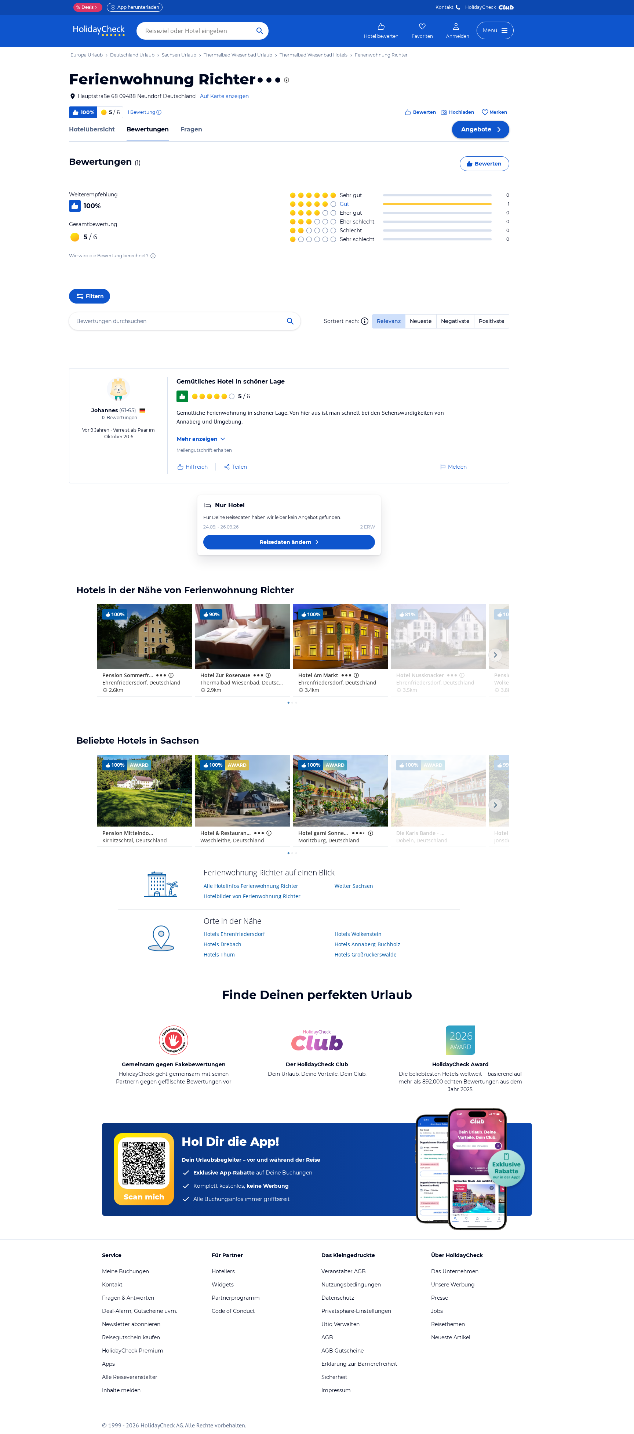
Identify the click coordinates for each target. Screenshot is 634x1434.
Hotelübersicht (92, 129)
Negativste (455, 321)
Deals (85, 7)
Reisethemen (448, 1324)
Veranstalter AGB (343, 1271)
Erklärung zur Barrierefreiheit (359, 1364)
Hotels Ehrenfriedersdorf (234, 933)
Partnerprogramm (236, 1298)
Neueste (421, 321)
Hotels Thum (219, 954)
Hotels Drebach (222, 944)
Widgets (223, 1284)
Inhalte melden (121, 1390)
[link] (381, 31)
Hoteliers (223, 1271)
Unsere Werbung (453, 1284)
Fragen (191, 129)
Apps (108, 1364)
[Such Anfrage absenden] (260, 31)
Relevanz (389, 321)
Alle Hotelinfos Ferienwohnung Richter (251, 885)
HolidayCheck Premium (132, 1350)
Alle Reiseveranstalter (129, 1377)
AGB (327, 1337)
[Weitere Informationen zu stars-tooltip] (285, 80)
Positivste (491, 321)
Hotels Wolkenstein (358, 933)
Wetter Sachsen (354, 885)
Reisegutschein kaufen (131, 1337)
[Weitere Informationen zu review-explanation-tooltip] (158, 112)
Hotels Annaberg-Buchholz (367, 944)
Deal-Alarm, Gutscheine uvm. (139, 1311)
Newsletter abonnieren (131, 1324)
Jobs (437, 1311)
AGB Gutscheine (342, 1350)
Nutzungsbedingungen (351, 1284)
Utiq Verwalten (340, 1324)
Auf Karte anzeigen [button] (224, 96)
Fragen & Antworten (128, 1298)
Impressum (336, 1390)
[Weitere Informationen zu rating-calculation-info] (153, 256)
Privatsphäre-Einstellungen (356, 1311)
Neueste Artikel (450, 1337)
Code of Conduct (233, 1311)
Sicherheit (334, 1377)
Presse (439, 1298)
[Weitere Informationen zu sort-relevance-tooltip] (364, 321)
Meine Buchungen (125, 1271)
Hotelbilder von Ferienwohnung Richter (252, 896)
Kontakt (444, 7)
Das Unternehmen (454, 1271)
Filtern (95, 296)
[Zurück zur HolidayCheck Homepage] (99, 30)
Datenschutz (337, 1298)
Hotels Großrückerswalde (366, 954)
